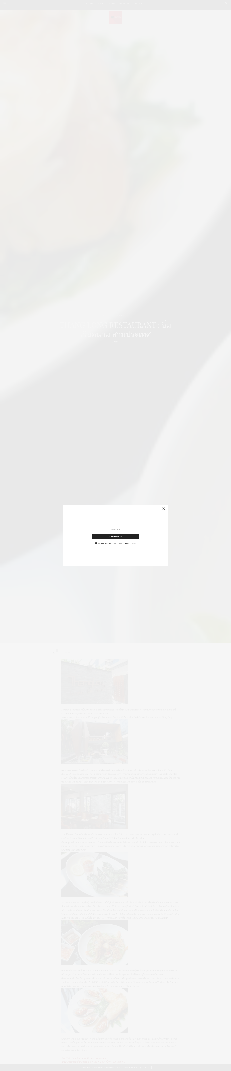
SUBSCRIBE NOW (115, 537)
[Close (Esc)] (163, 508)
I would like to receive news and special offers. (117, 543)
